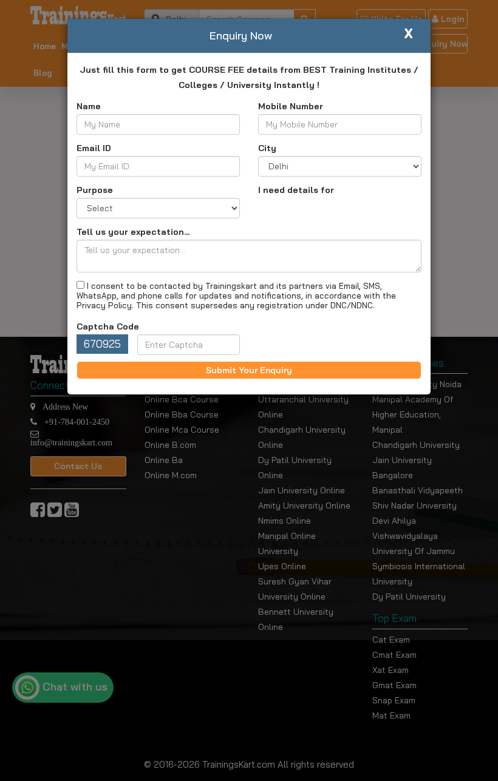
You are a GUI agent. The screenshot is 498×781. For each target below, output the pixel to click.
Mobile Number (290, 106)
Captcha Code (108, 326)
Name (89, 106)
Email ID (94, 148)
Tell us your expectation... (133, 231)
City (267, 148)
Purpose (95, 189)
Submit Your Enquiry (249, 370)
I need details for (296, 189)
